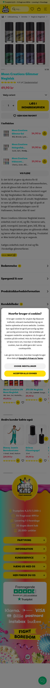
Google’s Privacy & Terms (31, 358)
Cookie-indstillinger (25, 366)
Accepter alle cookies (25, 373)
